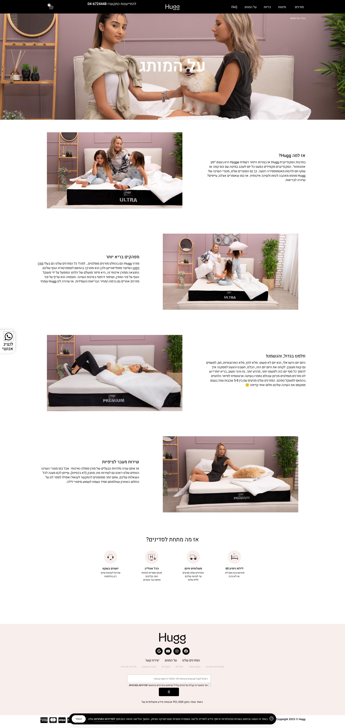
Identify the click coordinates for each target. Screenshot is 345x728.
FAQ (234, 7)
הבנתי (78, 719)
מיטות (282, 7)
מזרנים (299, 7)
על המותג (250, 7)
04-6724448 (97, 3)
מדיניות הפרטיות (138, 685)
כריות (267, 7)
